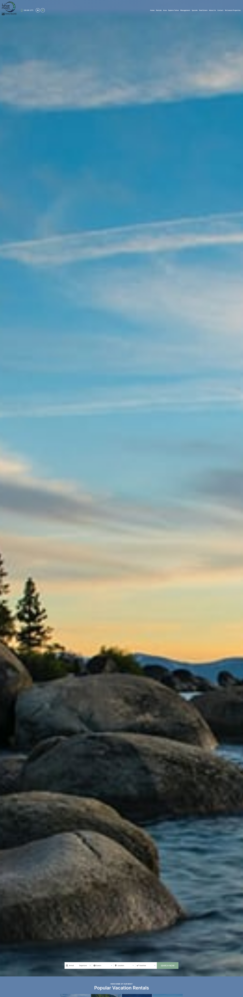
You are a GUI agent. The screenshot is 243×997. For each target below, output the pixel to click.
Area (165, 10)
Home (152, 10)
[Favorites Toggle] (43, 10)
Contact (220, 10)
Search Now (167, 965)
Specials (195, 10)
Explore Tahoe (173, 10)
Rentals (159, 10)
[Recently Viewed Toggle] (38, 10)
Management (185, 10)
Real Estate (203, 10)
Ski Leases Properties (233, 10)
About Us (212, 10)
